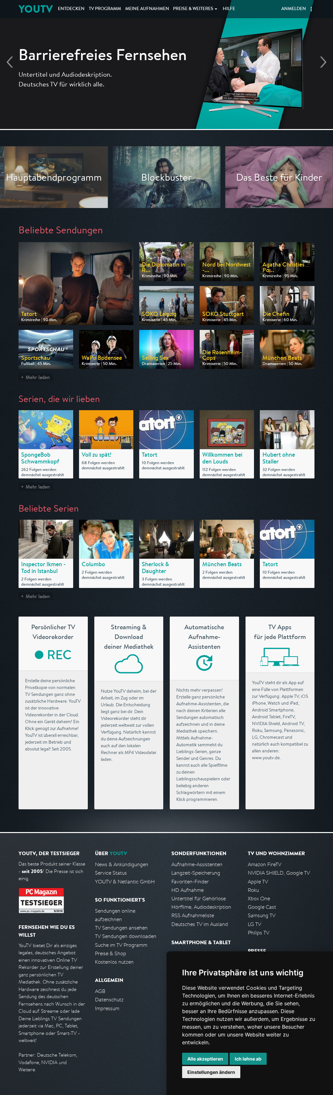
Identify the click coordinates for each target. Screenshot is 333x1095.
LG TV (254, 924)
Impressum (107, 1008)
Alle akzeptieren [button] (205, 1059)
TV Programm (105, 9)
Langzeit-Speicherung (195, 872)
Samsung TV (261, 915)
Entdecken (71, 9)
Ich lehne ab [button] (248, 1059)
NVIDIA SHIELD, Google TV (279, 872)
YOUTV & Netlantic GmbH (125, 881)
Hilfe (229, 9)
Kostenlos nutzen (114, 961)
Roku (253, 890)
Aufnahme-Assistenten (196, 864)
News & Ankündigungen (121, 864)
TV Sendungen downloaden (125, 936)
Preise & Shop (110, 953)
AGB (100, 991)
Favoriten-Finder (190, 881)
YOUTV (36, 9)
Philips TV (258, 932)
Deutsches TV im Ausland (199, 924)
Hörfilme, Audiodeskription (201, 907)
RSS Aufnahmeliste (192, 915)
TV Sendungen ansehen (121, 927)
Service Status (111, 872)
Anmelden (293, 9)
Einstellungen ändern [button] (211, 1072)
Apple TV (258, 881)
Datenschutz (109, 999)
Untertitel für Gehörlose (198, 898)
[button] (311, 9)
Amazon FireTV (264, 864)
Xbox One (259, 898)
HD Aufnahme (187, 890)
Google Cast (262, 907)
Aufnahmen (147, 9)
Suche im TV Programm (121, 945)
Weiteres (193, 9)
